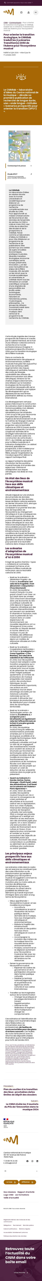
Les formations (22, 1195)
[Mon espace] (28, 12)
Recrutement (17, 1225)
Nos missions (10, 1192)
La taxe (9, 1182)
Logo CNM (8, 1195)
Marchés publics (28, 1225)
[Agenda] (21, 12)
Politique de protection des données (15, 1236)
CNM (6, 23)
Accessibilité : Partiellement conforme (16, 1232)
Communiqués (15, 23)
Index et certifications (10, 1229)
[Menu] (35, 12)
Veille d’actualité (11, 1198)
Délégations (7, 1225)
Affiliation (26, 1182)
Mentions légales (24, 1229)
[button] (21, 1171)
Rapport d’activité (26, 1192)
